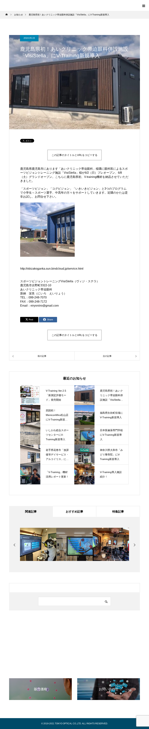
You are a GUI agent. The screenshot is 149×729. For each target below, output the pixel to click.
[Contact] (78, 655)
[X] (63, 655)
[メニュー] (143, 5)
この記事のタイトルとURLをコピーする (74, 155)
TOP (27, 667)
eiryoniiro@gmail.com (45, 305)
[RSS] (85, 655)
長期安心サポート (98, 667)
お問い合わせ (117, 667)
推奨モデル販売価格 (76, 667)
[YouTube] (71, 655)
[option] (38, 544)
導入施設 (58, 667)
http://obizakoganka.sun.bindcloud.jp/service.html (51, 268)
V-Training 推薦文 (42, 667)
